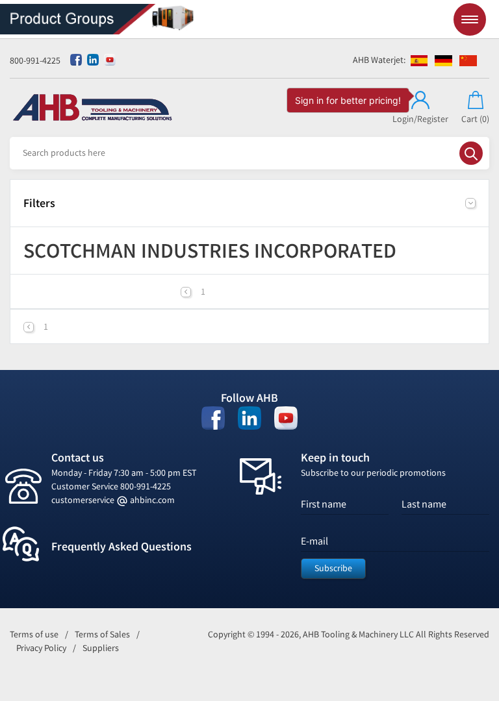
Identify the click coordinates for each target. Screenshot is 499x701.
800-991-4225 (35, 60)
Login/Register (420, 119)
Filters (39, 203)
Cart (475, 119)
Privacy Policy (41, 648)
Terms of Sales (102, 634)
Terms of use (34, 634)
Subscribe (333, 568)
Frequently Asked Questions (121, 546)
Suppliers (101, 648)
